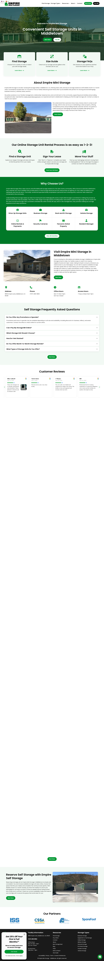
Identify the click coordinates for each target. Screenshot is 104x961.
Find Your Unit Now (52, 170)
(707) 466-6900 (32, 939)
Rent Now (88, 3)
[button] (2, 1)
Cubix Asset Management (32, 97)
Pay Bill (96, 3)
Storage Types (55, 3)
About (73, 3)
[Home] (12, 3)
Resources (65, 3)
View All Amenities (52, 236)
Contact (79, 3)
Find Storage (46, 3)
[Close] (24, 934)
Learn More (18, 70)
